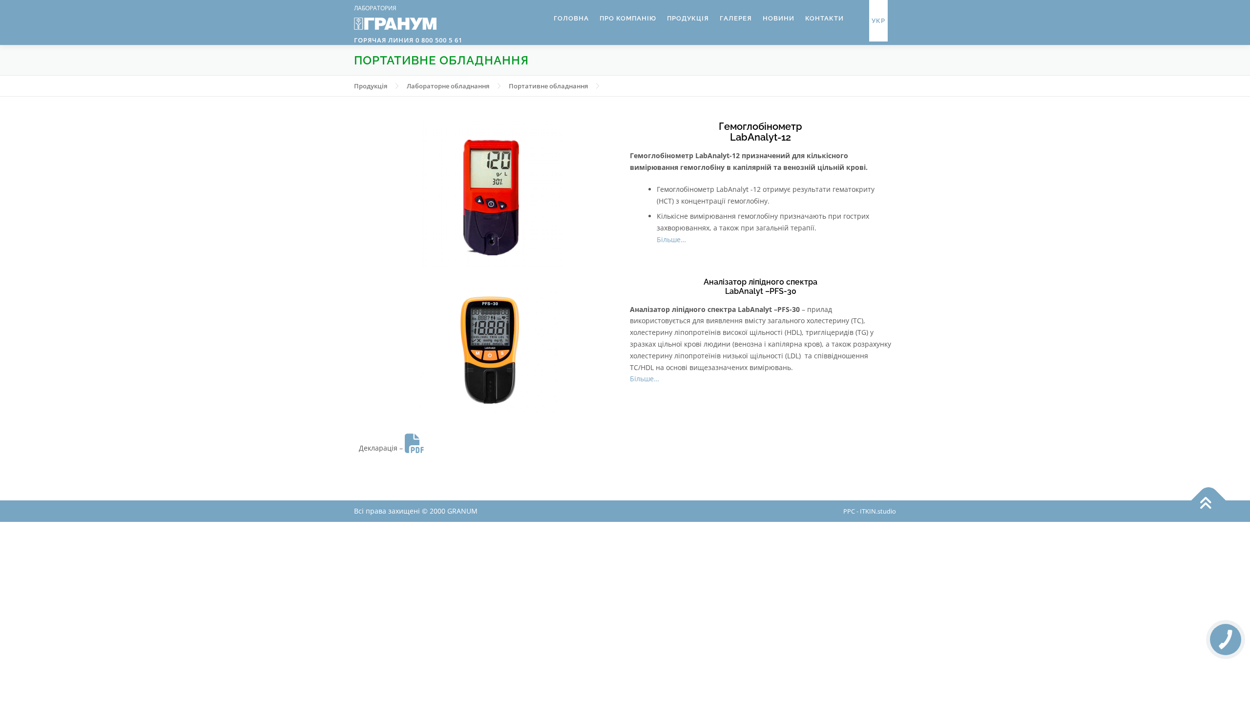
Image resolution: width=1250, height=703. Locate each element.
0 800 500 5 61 (438, 40)
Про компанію (628, 18)
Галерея (736, 18)
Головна (571, 18)
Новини (778, 18)
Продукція (688, 18)
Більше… (671, 239)
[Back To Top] (1208, 500)
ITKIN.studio (878, 511)
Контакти (824, 18)
